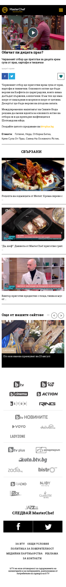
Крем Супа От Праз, (13, 138)
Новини (33, 417)
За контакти (32, 558)
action (47, 392)
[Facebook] (5, 76)
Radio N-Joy (48, 483)
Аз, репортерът (48, 450)
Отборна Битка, (42, 134)
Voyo (19, 427)
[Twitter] (12, 76)
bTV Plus (18, 449)
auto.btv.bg (33, 460)
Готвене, (20, 134)
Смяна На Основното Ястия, (42, 138)
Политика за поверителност (32, 548)
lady (18, 402)
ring (47, 402)
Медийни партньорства (24, 553)
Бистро (48, 470)
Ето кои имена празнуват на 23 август (26, 356)
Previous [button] (54, 315)
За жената (18, 436)
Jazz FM (33, 507)
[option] (33, 344)
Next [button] (61, 315)
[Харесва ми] (61, 76)
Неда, (28, 134)
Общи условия (38, 543)
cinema (18, 392)
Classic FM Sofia (47, 495)
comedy (47, 382)
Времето (48, 427)
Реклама (51, 553)
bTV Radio (19, 484)
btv (19, 382)
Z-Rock (18, 493)
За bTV (20, 543)
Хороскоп (18, 469)
